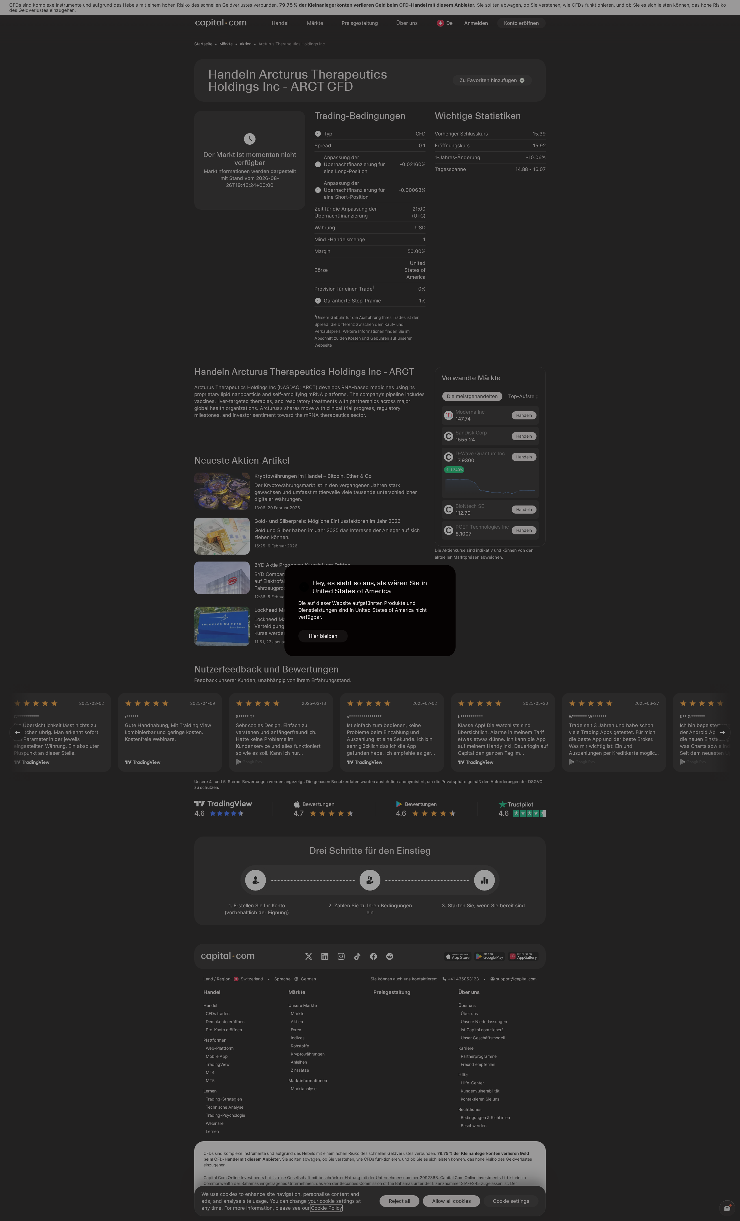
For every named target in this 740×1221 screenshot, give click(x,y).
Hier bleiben (323, 636)
